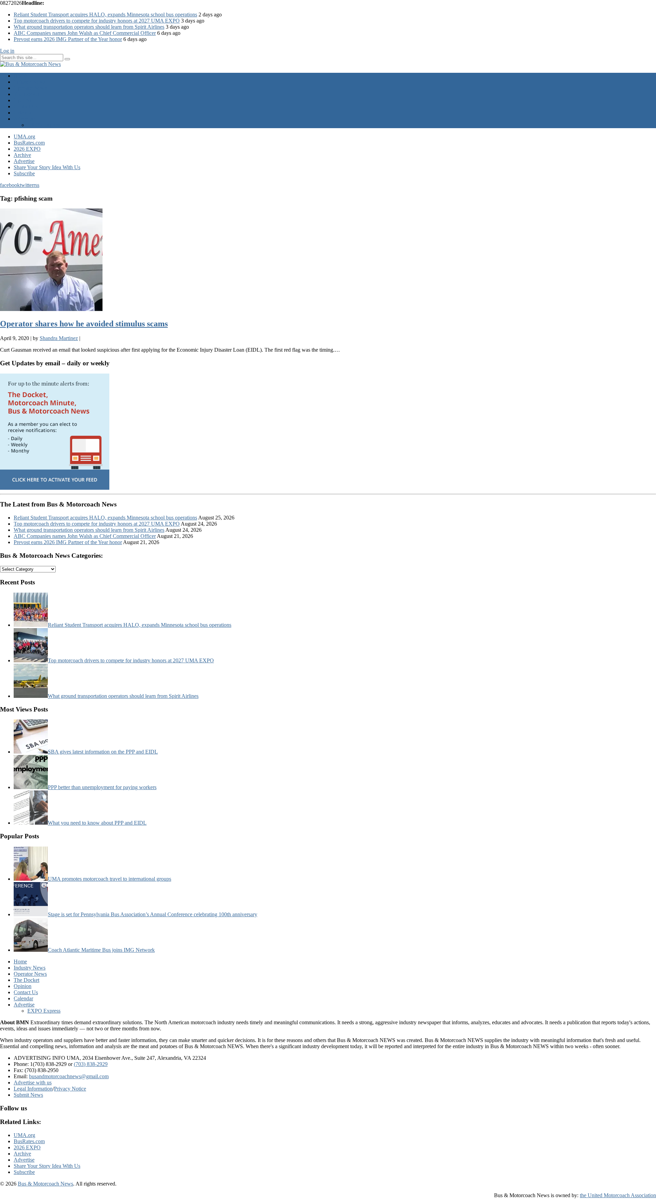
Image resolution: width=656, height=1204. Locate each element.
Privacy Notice (70, 1089)
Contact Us (26, 106)
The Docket (26, 94)
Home (20, 76)
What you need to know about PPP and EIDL (97, 823)
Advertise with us (33, 1082)
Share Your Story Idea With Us (47, 167)
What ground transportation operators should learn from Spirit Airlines (89, 27)
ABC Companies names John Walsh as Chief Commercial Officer (85, 33)
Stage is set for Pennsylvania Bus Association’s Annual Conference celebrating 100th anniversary (152, 914)
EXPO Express (43, 125)
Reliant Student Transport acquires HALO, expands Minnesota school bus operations (105, 14)
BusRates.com (29, 143)
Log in (7, 51)
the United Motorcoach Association (618, 1195)
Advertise (24, 119)
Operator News (30, 88)
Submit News (28, 1095)
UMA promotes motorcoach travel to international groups (109, 879)
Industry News (29, 82)
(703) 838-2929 (91, 1064)
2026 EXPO (27, 149)
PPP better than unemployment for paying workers (102, 787)
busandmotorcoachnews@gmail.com (69, 1076)
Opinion (22, 100)
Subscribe (24, 173)
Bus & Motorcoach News (45, 1184)
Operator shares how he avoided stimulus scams (84, 323)
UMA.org (24, 136)
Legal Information (33, 1089)
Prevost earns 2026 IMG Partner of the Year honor (68, 39)
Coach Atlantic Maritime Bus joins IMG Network (101, 950)
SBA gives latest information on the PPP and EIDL (103, 752)
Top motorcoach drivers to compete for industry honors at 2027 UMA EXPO (97, 21)
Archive (22, 155)
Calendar (23, 113)
